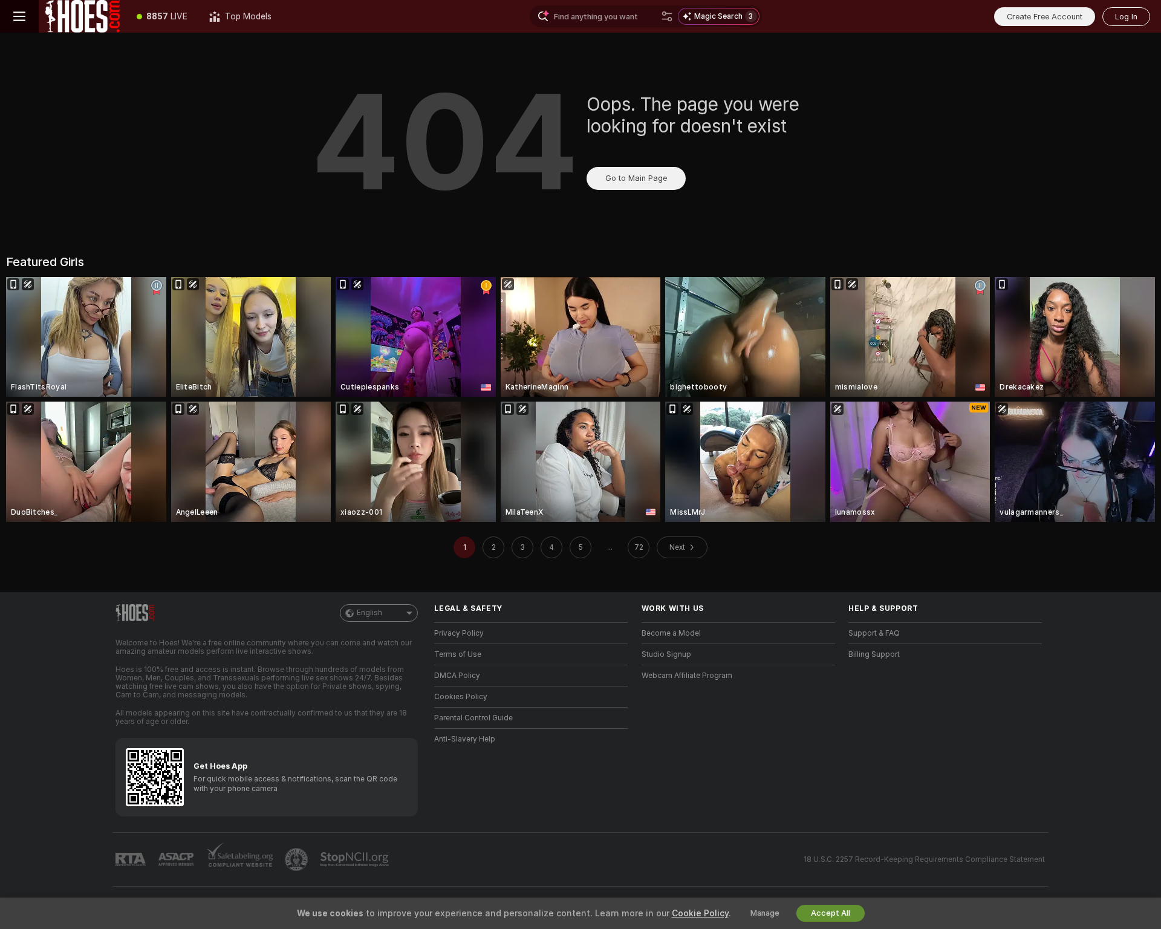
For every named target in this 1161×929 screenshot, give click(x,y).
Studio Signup (666, 654)
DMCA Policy (457, 675)
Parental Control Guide (473, 718)
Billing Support (874, 654)
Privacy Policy (459, 633)
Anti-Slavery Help (464, 739)
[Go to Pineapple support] (297, 859)
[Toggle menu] (19, 16)
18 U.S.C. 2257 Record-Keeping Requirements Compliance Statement (924, 859)
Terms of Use (457, 654)
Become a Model (671, 633)
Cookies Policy (460, 697)
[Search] (667, 16)
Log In (1126, 16)
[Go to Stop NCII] (355, 859)
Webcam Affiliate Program (687, 675)
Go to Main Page (636, 178)
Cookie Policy (700, 913)
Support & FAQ (874, 633)
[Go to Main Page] (82, 16)
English (369, 612)
